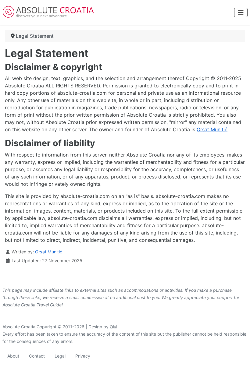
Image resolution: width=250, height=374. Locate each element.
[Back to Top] (239, 362)
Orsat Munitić (212, 129)
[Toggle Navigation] (241, 12)
